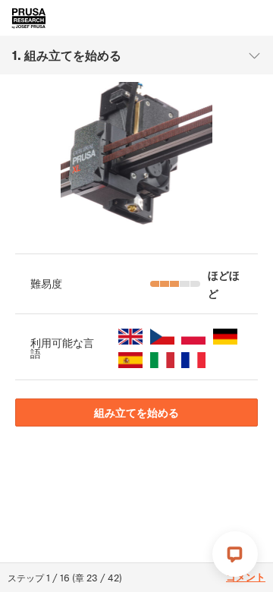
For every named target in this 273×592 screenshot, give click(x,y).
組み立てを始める (136, 412)
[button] (130, 337)
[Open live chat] (235, 554)
